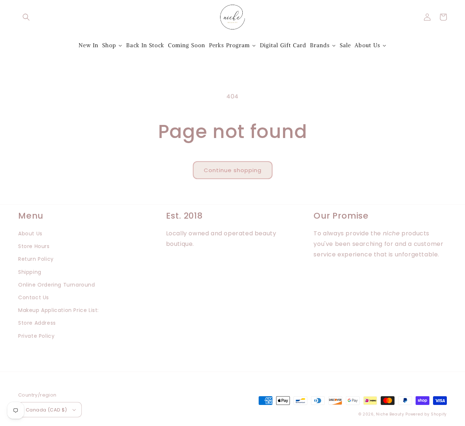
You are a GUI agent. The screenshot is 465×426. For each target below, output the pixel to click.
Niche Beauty (390, 414)
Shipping (29, 272)
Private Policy (36, 336)
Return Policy (36, 259)
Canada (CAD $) (46, 409)
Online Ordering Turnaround (56, 284)
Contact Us (33, 297)
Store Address (37, 322)
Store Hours (34, 246)
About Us (30, 233)
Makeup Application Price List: (58, 310)
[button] (26, 17)
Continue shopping (233, 170)
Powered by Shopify (426, 414)
